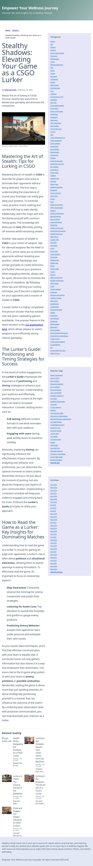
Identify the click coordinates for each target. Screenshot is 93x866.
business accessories (57, 295)
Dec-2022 (53, 485)
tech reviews (54, 126)
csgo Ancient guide (56, 413)
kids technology (55, 216)
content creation (55, 298)
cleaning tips (54, 179)
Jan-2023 (53, 508)
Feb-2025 (53, 558)
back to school (55, 219)
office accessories (56, 278)
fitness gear (54, 184)
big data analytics (56, 460)
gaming (52, 211)
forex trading (54, 381)
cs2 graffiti (54, 437)
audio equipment (56, 141)
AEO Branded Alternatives (59, 333)
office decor (54, 237)
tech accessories (56, 129)
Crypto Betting (55, 345)
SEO (51, 44)
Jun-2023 (53, 552)
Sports (52, 71)
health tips (53, 225)
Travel (52, 62)
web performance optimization (60, 419)
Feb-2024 (53, 528)
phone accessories (56, 111)
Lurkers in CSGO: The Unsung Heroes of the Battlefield (17, 785)
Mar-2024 (53, 514)
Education (53, 76)
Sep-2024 (53, 540)
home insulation (55, 390)
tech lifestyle (54, 318)
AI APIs (52, 132)
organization (54, 307)
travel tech (54, 316)
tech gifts (53, 243)
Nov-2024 (53, 496)
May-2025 (53, 569)
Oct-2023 (53, 493)
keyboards (53, 321)
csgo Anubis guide (56, 457)
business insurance (56, 396)
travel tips (53, 292)
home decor (54, 170)
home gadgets (55, 144)
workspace (54, 117)
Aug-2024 (53, 531)
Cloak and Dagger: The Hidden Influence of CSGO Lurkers (17, 817)
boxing (52, 442)
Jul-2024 (53, 505)
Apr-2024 (53, 534)
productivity (54, 146)
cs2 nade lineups (56, 422)
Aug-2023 (53, 549)
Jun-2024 (53, 523)
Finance (53, 47)
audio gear (54, 120)
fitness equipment (56, 375)
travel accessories (56, 161)
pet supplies (54, 167)
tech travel (54, 196)
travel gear (54, 251)
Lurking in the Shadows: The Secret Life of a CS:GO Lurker (40, 785)
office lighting (54, 324)
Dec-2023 (53, 490)
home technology (56, 310)
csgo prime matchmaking (58, 416)
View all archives (56, 572)
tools (52, 202)
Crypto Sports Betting (57, 342)
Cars (52, 91)
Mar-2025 (53, 566)
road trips (53, 404)
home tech (54, 327)
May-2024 (53, 520)
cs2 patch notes (55, 439)
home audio (54, 173)
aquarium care (55, 428)
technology (54, 114)
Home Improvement (57, 53)
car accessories (55, 193)
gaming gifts (54, 269)
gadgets (53, 176)
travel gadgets (55, 254)
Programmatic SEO (56, 97)
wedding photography (57, 402)
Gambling (53, 100)
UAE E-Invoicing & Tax (57, 138)
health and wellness (57, 213)
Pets (51, 68)
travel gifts (54, 257)
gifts (51, 135)
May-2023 (53, 499)
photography (54, 152)
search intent (54, 378)
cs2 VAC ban (54, 434)
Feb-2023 (53, 502)
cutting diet (54, 445)
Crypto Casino (55, 339)
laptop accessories (56, 205)
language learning (56, 451)
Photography (54, 59)
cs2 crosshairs (55, 387)
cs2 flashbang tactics (57, 425)
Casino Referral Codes (57, 351)
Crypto (52, 272)
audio (52, 286)
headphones (54, 304)
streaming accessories (58, 231)
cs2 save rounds (55, 431)
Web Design (54, 85)
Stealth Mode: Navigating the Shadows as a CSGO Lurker (18, 747)
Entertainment (55, 88)
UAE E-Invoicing (55, 123)
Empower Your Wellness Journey (30, 7)
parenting (53, 190)
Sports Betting (55, 330)
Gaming (15, 30)
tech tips (53, 181)
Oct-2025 (53, 560)
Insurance (53, 56)
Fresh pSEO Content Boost (59, 336)
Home (7, 30)
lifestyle (53, 158)
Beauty (52, 82)
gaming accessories (57, 164)
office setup (54, 283)
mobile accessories (56, 228)
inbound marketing (56, 384)
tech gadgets (54, 149)
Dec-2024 (53, 555)
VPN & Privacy (55, 353)
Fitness (52, 41)
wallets (52, 313)
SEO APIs (53, 103)
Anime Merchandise (57, 106)
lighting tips (54, 263)
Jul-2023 (53, 511)
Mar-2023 (53, 488)
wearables (53, 246)
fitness (52, 199)
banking (53, 410)
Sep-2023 (53, 517)
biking (52, 266)
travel (52, 248)
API (51, 348)
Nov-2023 (53, 525)
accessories (54, 155)
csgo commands (55, 393)
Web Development (56, 65)
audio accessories (56, 187)
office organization (56, 208)
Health (52, 74)
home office (54, 109)
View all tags (55, 463)
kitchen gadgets (55, 289)
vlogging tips (54, 260)
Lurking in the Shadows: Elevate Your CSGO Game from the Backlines (40, 750)
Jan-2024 (53, 537)
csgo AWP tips (55, 448)
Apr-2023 (53, 546)
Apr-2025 (53, 563)
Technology (54, 79)
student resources (56, 234)
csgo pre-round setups (58, 454)
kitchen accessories (57, 281)
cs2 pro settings (55, 407)
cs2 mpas (53, 399)
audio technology (56, 222)
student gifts (54, 240)
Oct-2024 (53, 543)
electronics (54, 301)
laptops (52, 275)
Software (53, 94)
